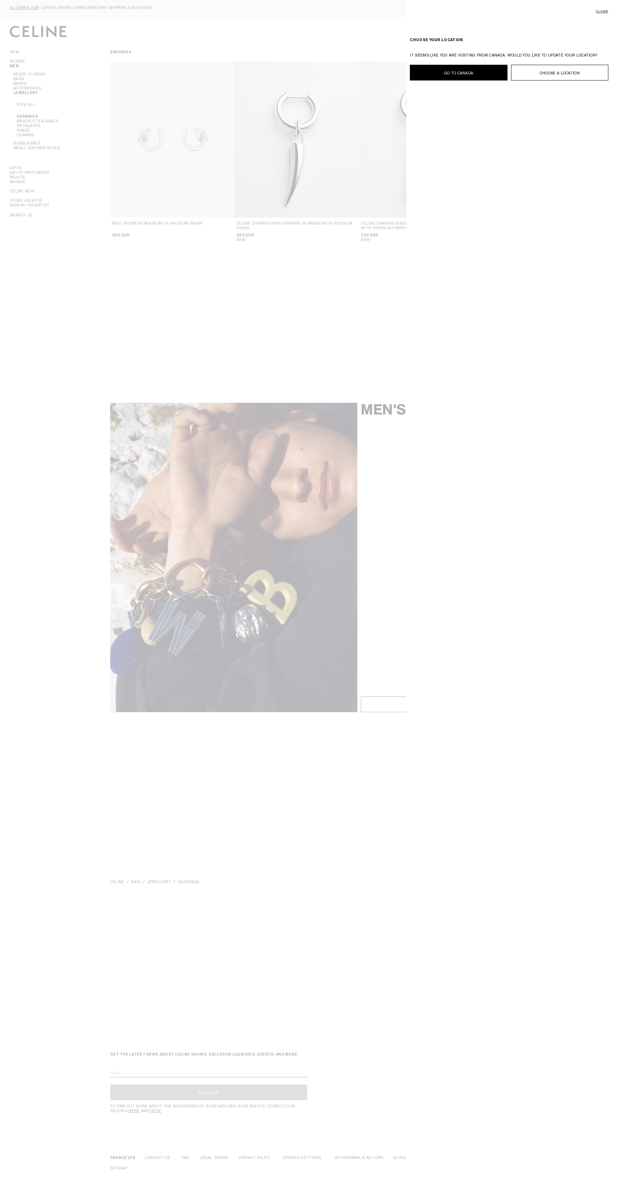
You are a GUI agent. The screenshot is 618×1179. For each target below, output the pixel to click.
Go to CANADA (459, 73)
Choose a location (560, 73)
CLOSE (602, 12)
